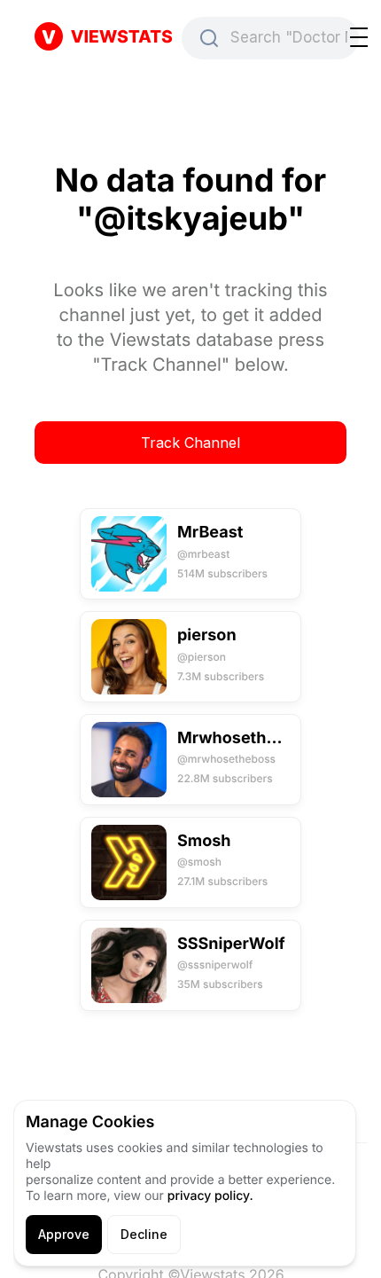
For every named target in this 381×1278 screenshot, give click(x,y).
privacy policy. (210, 1196)
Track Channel (190, 442)
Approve (63, 1234)
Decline (144, 1234)
